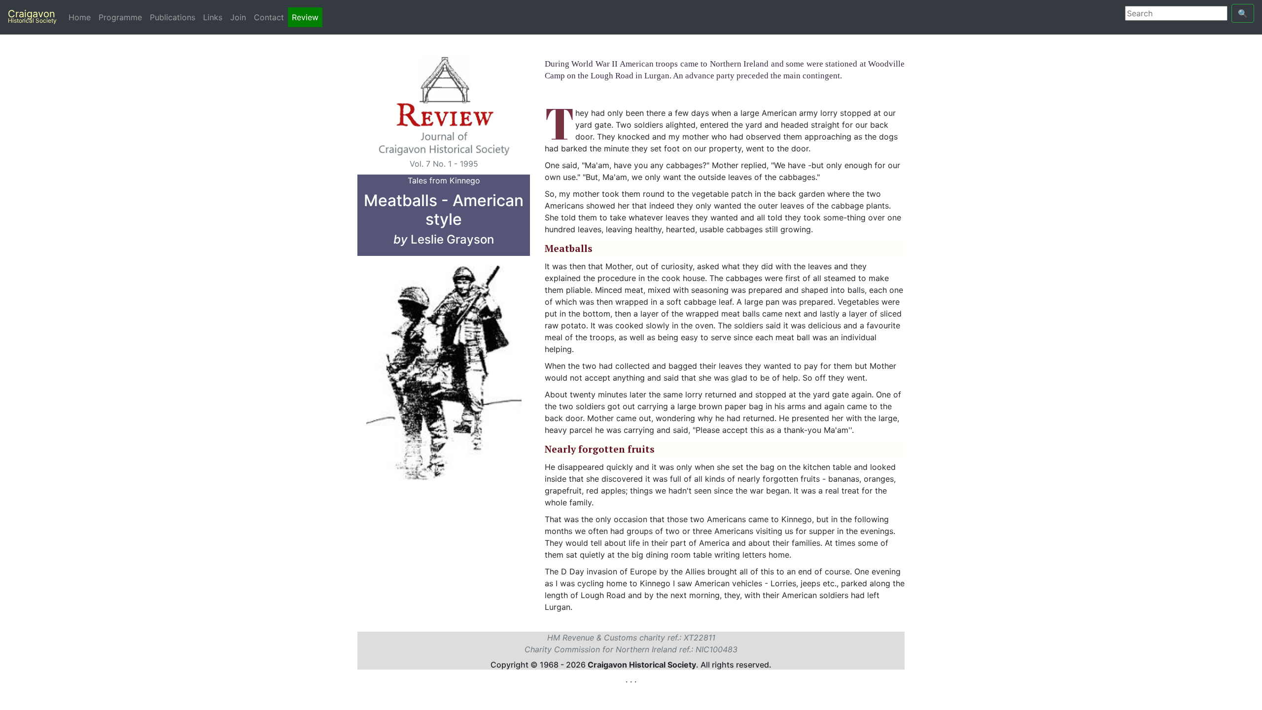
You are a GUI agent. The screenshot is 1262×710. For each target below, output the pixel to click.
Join (238, 17)
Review (305, 17)
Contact (269, 17)
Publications (172, 17)
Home (82, 17)
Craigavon (32, 16)
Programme (120, 17)
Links (212, 17)
